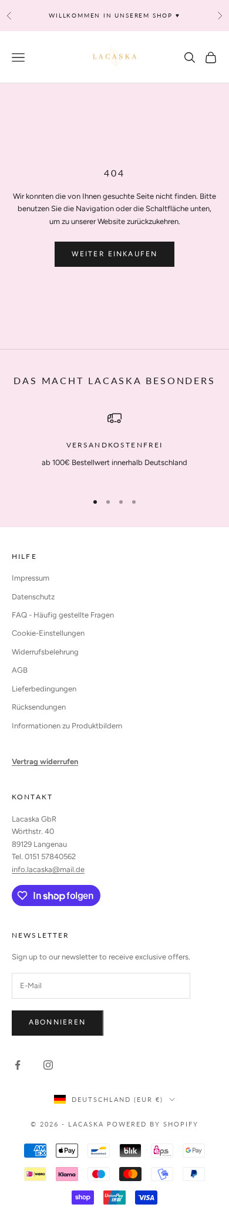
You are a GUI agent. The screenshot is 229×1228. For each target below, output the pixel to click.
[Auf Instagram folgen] (48, 1065)
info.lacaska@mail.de (48, 869)
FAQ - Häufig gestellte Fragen (63, 614)
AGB (20, 670)
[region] (114, 446)
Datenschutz (33, 596)
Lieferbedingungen (44, 688)
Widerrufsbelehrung (45, 651)
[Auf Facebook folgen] (17, 1065)
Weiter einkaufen (115, 254)
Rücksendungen (39, 707)
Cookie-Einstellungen (48, 633)
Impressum (30, 578)
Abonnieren (57, 1022)
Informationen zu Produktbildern (67, 725)
